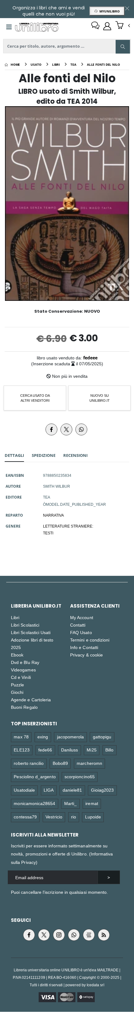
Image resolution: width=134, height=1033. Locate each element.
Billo (109, 750)
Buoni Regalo (24, 707)
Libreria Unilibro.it (36, 606)
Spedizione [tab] (43, 455)
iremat (91, 803)
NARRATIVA (53, 515)
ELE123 (21, 750)
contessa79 (25, 817)
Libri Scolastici (25, 625)
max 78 (21, 737)
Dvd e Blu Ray (25, 662)
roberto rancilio (29, 763)
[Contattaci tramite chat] (95, 26)
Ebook (17, 655)
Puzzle (17, 685)
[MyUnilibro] (107, 26)
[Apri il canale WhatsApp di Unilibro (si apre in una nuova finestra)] (74, 935)
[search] (123, 47)
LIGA (49, 790)
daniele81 (72, 790)
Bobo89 (60, 763)
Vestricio (53, 817)
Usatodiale (24, 790)
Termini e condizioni (89, 640)
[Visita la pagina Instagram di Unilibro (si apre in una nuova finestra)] (59, 935)
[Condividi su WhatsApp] (81, 429)
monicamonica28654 (34, 803)
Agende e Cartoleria (31, 700)
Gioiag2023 (102, 790)
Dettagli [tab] (14, 455)
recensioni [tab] (75, 455)
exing (42, 737)
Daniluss (69, 750)
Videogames (23, 670)
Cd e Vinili (21, 677)
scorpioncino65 (80, 776)
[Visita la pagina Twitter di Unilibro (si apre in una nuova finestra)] (44, 935)
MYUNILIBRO (109, 11)
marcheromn (89, 763)
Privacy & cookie (86, 655)
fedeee (90, 358)
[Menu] (9, 27)
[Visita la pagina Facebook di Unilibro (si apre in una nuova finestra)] (29, 935)
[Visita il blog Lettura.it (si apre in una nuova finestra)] (89, 935)
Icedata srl (95, 985)
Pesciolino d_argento (34, 776)
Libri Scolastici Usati (30, 632)
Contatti (78, 625)
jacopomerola (70, 737)
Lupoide (93, 817)
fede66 (45, 750)
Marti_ (70, 803)
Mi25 (91, 750)
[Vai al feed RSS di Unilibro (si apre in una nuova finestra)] (104, 935)
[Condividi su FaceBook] (51, 429)
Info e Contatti (84, 647)
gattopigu (102, 737)
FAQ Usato (81, 632)
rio (73, 817)
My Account (81, 617)
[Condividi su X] (66, 429)
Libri (15, 617)
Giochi (17, 692)
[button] (122, 26)
